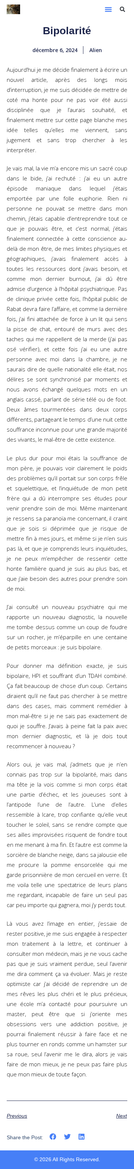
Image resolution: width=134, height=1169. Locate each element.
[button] (108, 9)
